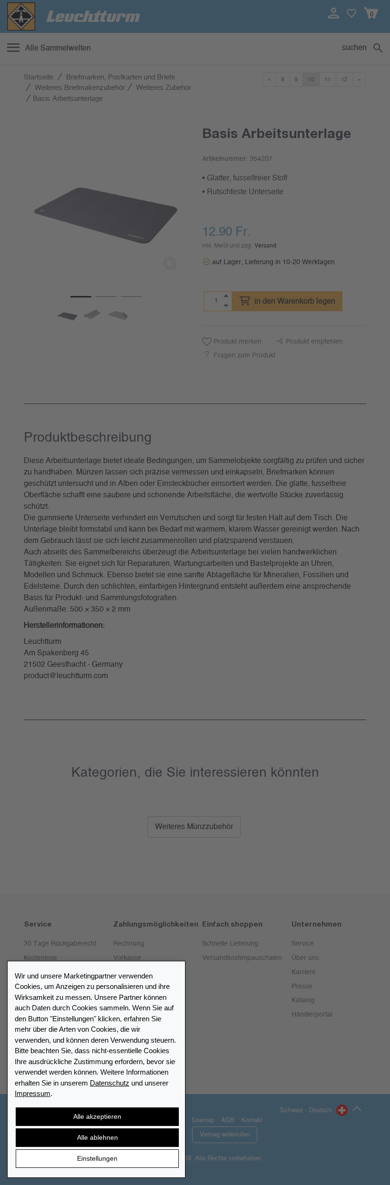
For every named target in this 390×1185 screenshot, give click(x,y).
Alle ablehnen (97, 1137)
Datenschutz (109, 1083)
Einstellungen (97, 1158)
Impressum (32, 1093)
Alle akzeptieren (97, 1116)
